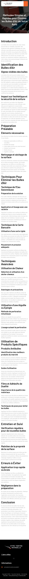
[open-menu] (25, 4)
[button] (14, 558)
